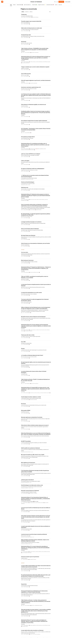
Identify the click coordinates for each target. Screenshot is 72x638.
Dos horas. (23, 403)
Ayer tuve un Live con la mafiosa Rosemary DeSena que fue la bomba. (33, 287)
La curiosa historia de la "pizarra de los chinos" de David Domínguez (33, 372)
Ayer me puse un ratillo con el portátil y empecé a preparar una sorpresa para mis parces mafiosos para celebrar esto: (35, 465)
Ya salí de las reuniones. (25, 411)
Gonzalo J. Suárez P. (34, 493)
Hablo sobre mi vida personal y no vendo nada (31, 28)
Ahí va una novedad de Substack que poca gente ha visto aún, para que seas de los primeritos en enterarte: (35, 365)
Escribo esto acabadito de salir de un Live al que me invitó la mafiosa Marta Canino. (35, 510)
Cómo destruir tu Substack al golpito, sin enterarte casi (33, 104)
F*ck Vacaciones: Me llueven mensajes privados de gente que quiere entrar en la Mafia (35, 471)
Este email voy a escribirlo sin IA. (26, 216)
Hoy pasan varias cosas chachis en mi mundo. (29, 88)
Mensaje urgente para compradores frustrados (31, 417)
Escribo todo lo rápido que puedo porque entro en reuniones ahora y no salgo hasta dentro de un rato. (35, 419)
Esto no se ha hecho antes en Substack (30, 228)
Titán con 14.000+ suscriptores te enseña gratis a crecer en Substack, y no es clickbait (34, 277)
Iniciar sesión (67, 1)
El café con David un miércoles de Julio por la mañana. (30, 542)
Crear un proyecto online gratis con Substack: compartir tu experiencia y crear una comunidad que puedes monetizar (34, 205)
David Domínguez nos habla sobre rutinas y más (32, 485)
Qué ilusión (23, 41)
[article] (36, 16)
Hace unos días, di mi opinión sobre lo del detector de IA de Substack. (33, 188)
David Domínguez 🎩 (29, 17)
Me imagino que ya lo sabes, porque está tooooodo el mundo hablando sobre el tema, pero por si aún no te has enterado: (35, 319)
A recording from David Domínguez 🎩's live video (29, 501)
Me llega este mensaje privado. (26, 343)
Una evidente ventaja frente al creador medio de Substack (34, 120)
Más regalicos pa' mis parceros (28, 462)
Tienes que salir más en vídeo (27, 335)
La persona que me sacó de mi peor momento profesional (34, 534)
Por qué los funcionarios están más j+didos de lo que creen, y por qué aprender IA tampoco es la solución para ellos (35, 575)
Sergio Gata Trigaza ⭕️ (33, 148)
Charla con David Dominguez (27, 182)
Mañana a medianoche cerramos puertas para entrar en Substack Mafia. (33, 223)
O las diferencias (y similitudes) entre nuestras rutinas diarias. (31, 486)
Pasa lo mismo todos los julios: (26, 302)
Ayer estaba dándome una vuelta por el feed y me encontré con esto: (32, 36)
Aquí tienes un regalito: (25, 279)
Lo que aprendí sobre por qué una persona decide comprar (31, 398)
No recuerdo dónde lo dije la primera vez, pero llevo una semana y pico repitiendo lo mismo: (35, 163)
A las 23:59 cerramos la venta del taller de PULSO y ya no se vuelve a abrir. (33, 405)
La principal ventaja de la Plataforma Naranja (28, 492)
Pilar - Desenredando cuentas (37, 605)
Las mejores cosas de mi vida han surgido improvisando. (30, 336)
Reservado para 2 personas (27, 260)
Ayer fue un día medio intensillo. (26, 43)
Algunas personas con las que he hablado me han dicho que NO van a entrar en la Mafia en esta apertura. (36, 237)
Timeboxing (23, 14)
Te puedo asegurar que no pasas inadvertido (31, 21)
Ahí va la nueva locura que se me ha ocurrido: (29, 356)
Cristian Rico (32, 392)
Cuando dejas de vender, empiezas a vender (31, 396)
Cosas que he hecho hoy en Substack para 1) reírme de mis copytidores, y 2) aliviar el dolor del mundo (34, 591)
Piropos (23, 348)
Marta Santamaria (35, 52)
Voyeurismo (24, 584)
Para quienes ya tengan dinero (28, 136)
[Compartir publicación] (57, 2)
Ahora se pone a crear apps (25, 535)
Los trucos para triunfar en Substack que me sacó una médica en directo (35, 508)
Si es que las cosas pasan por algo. (27, 15)
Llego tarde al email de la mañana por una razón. (29, 170)
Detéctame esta (24, 187)
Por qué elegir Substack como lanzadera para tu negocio (30, 481)
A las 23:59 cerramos (26, 73)
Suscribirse (61, 1)
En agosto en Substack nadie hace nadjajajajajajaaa (32, 168)
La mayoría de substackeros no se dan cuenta (31, 292)
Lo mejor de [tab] (27, 11)
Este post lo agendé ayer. (25, 244)
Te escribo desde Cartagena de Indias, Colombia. (29, 261)
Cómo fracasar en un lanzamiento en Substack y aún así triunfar (35, 243)
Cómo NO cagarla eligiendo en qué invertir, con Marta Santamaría (35, 80)
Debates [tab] (31, 11)
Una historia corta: (24, 374)
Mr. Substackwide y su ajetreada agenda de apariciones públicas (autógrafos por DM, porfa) (35, 214)
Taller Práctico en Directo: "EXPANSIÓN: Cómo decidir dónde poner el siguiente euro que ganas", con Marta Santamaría (34, 49)
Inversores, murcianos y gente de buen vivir (31, 87)
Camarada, (23, 51)
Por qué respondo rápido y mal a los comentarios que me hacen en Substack (36, 363)
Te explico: (23, 115)
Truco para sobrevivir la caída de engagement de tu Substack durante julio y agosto (35, 300)
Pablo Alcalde (32, 199)
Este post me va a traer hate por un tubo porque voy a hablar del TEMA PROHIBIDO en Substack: (35, 99)
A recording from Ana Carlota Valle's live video (29, 178)
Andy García (36, 199)
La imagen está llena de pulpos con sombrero (31, 221)
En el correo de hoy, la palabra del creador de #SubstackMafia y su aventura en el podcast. (34, 450)
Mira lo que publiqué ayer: (25, 22)
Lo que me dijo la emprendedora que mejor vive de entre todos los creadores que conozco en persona (36, 566)
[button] (11, 5)
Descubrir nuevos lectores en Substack (30, 490)
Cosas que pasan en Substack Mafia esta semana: (29, 585)
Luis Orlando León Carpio (27, 552)
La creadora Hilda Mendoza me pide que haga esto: (29, 29)
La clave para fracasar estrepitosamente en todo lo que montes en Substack (36, 285)
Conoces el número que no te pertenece (30, 556)
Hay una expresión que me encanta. (27, 138)
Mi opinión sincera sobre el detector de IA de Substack (33, 316)
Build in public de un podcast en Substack (30, 448)
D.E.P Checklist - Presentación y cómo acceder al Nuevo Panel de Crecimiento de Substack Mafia (35, 129)
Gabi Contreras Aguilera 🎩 (30, 149)
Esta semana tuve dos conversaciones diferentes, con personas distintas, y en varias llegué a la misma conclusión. (35, 578)
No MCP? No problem (26, 441)
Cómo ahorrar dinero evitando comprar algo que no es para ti (35, 425)
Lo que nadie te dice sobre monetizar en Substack (32, 630)
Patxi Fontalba (36, 17)
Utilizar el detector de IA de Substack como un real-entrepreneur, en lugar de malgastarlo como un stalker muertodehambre (35, 308)
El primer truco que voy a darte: (26, 528)
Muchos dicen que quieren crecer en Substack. (29, 293)
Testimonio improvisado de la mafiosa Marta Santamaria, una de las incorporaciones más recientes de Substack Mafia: (35, 254)
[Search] (55, 2)
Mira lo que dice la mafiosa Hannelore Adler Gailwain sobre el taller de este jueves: (35, 435)
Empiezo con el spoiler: (25, 68)
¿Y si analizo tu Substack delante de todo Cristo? (32, 355)
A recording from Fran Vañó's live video (27, 183)
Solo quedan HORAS (25, 410)
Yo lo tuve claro (24, 252)
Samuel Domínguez (26, 62)
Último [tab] (23, 11)
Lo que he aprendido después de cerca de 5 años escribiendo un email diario (35, 527)
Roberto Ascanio (33, 559)
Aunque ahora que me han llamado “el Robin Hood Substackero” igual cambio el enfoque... (34, 427)
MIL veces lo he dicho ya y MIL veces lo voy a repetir (32, 454)
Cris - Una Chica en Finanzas (35, 634)
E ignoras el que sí (24, 558)
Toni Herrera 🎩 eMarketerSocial (36, 209)
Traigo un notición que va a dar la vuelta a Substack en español (35, 66)
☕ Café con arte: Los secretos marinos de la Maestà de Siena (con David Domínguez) (35, 176)
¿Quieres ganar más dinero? (27, 479)
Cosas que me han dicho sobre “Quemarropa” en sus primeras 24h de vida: (33, 349)
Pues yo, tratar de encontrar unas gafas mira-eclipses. (30, 155)
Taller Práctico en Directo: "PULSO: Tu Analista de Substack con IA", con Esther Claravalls (35, 380)
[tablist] (27, 12)
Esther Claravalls (33, 61)
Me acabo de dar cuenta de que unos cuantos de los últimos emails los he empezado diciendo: (35, 123)
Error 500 (23, 341)
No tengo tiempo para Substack (28, 235)
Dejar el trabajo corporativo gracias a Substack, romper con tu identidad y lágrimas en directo (35, 540)
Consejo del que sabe (26, 34)
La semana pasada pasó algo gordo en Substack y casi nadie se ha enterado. (34, 442)
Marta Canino (25, 626)
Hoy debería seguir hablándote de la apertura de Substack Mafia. (32, 230)
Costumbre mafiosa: (24, 105)
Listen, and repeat (25, 160)
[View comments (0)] (23, 18)
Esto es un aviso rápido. (25, 75)
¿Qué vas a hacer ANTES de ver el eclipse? (30, 153)
